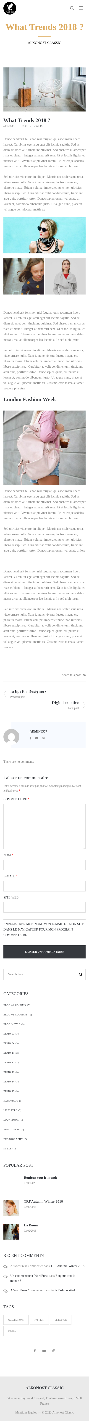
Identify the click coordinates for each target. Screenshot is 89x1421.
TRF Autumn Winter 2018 (43, 1201)
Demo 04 (9, 1043)
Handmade (10, 1100)
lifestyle (61, 1320)
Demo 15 (37, 126)
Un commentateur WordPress (29, 1275)
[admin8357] (11, 736)
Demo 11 (9, 1053)
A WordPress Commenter (26, 1290)
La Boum (31, 1225)
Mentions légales (26, 1412)
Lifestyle (10, 1110)
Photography (13, 1139)
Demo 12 (9, 1062)
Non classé (11, 1129)
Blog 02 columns (15, 1014)
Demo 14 (9, 1081)
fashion (39, 1320)
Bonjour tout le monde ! (42, 1177)
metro (12, 1330)
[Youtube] (36, 738)
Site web (10, 897)
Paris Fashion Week (63, 1290)
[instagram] (43, 738)
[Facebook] (30, 738)
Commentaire (16, 799)
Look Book (11, 1120)
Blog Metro (12, 1024)
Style (7, 1148)
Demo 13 (9, 1072)
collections (16, 1320)
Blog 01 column (14, 1005)
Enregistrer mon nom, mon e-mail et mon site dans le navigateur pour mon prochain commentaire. (43, 929)
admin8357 (9, 126)
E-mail (10, 876)
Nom (8, 855)
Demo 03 (9, 1033)
